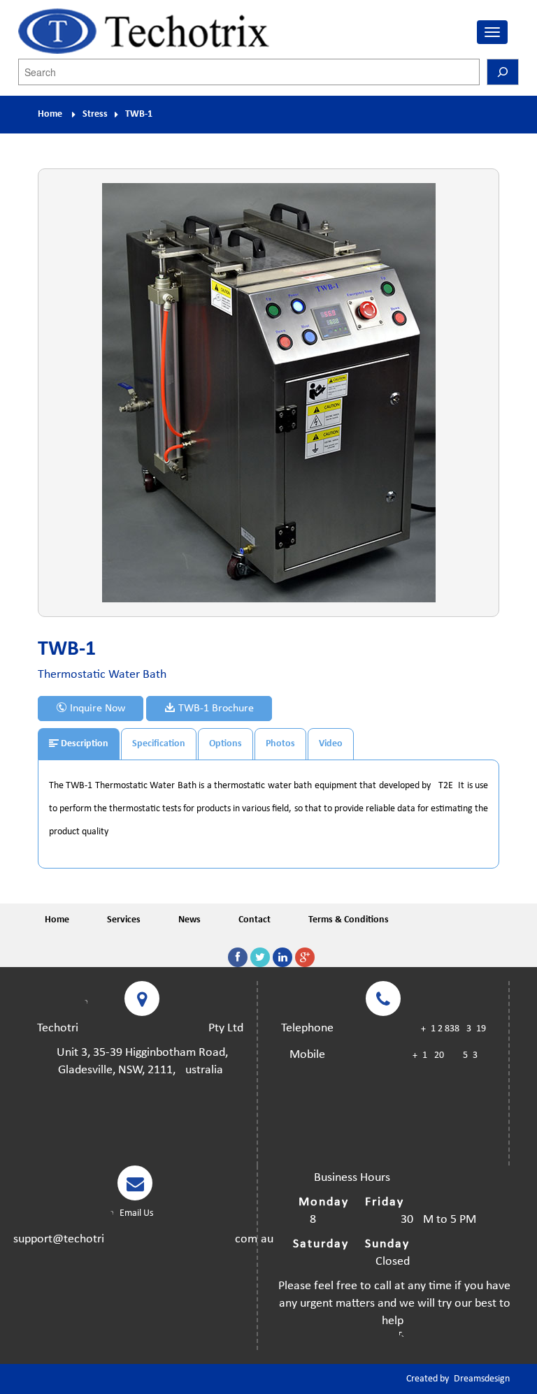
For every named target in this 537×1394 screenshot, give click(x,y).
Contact (254, 920)
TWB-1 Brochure (215, 708)
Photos (280, 744)
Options (225, 744)
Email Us (135, 1213)
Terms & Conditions (348, 920)
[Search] (503, 72)
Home (50, 114)
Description (83, 744)
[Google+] (305, 957)
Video (331, 744)
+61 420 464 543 (445, 1055)
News (189, 920)
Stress (95, 114)
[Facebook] (238, 957)
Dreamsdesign (482, 1379)
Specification (158, 744)
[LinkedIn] (282, 957)
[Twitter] (260, 957)
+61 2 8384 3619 (453, 1029)
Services (124, 920)
